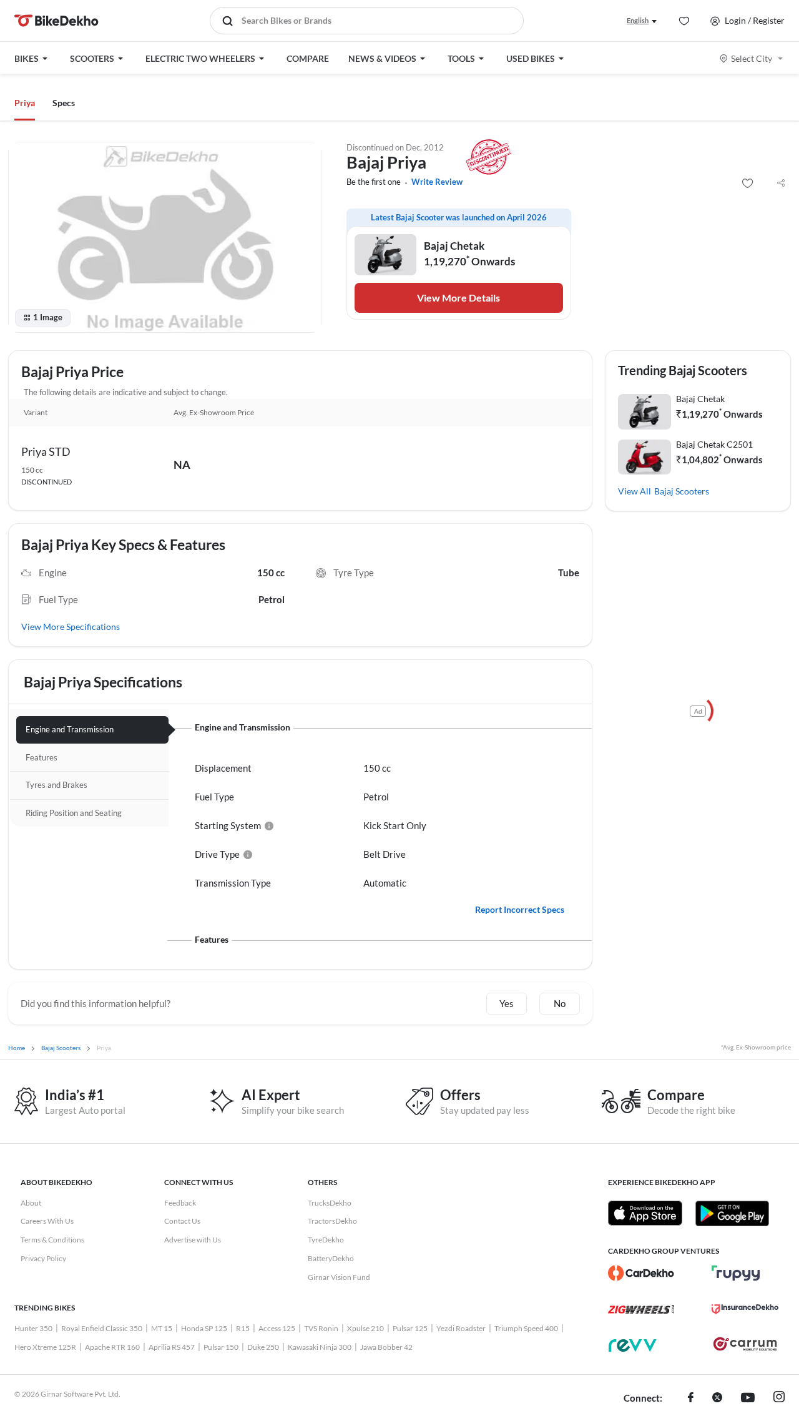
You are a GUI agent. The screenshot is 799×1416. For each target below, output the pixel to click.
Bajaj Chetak (700, 398)
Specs (63, 102)
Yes (506, 1003)
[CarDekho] (641, 1273)
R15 (243, 1328)
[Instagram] (779, 1399)
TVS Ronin (321, 1328)
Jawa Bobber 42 (386, 1347)
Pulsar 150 (220, 1347)
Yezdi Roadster (461, 1328)
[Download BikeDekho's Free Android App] (732, 1213)
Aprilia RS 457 (172, 1347)
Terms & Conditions (52, 1239)
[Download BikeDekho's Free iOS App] (645, 1213)
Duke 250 (263, 1347)
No (560, 1003)
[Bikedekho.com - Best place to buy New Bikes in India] (56, 20)
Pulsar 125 (410, 1328)
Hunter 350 (33, 1328)
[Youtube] (748, 1399)
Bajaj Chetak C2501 (714, 444)
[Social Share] (781, 183)
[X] (717, 1399)
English (638, 20)
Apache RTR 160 (112, 1347)
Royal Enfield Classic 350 (101, 1328)
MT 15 (161, 1328)
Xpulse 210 (365, 1328)
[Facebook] (691, 1399)
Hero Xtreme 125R (45, 1347)
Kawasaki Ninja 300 (319, 1347)
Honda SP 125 (204, 1328)
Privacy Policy (43, 1258)
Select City (751, 58)
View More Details (458, 297)
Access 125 (276, 1328)
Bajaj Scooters (681, 491)
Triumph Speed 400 (526, 1328)
